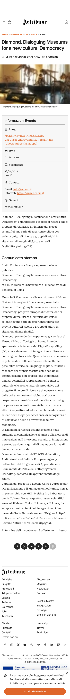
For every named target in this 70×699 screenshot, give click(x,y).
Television (7, 616)
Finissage (42, 610)
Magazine (42, 584)
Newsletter (43, 588)
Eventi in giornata (46, 614)
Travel (40, 627)
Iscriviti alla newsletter (35, 691)
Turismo (6, 602)
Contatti (6, 632)
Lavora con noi (10, 637)
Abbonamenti (44, 579)
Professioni (8, 588)
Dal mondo (7, 606)
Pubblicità (7, 627)
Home (5, 34)
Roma (34, 34)
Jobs (4, 611)
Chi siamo (7, 623)
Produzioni (42, 632)
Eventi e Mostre (19, 34)
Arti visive (7, 579)
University (42, 623)
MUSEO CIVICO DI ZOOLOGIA (23, 57)
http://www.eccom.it (30, 193)
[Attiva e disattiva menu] (3, 22)
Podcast (41, 593)
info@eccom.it (22, 189)
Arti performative (11, 593)
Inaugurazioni (44, 605)
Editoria (6, 597)
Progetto (6, 584)
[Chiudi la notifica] (67, 672)
